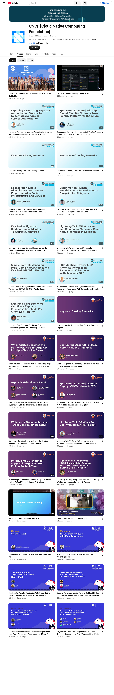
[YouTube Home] (13, 3)
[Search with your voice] (85, 3)
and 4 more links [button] (42, 43)
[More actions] (54, 94)
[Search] (77, 3)
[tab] (12, 54)
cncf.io (33, 43)
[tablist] (57, 54)
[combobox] (52, 3)
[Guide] (4, 3)
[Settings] (97, 3)
